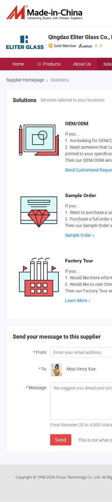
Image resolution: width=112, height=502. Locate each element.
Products (52, 64)
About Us (82, 64)
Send (60, 439)
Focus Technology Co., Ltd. (79, 477)
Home (18, 64)
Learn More (76, 300)
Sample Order (78, 235)
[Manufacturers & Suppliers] (45, 12)
